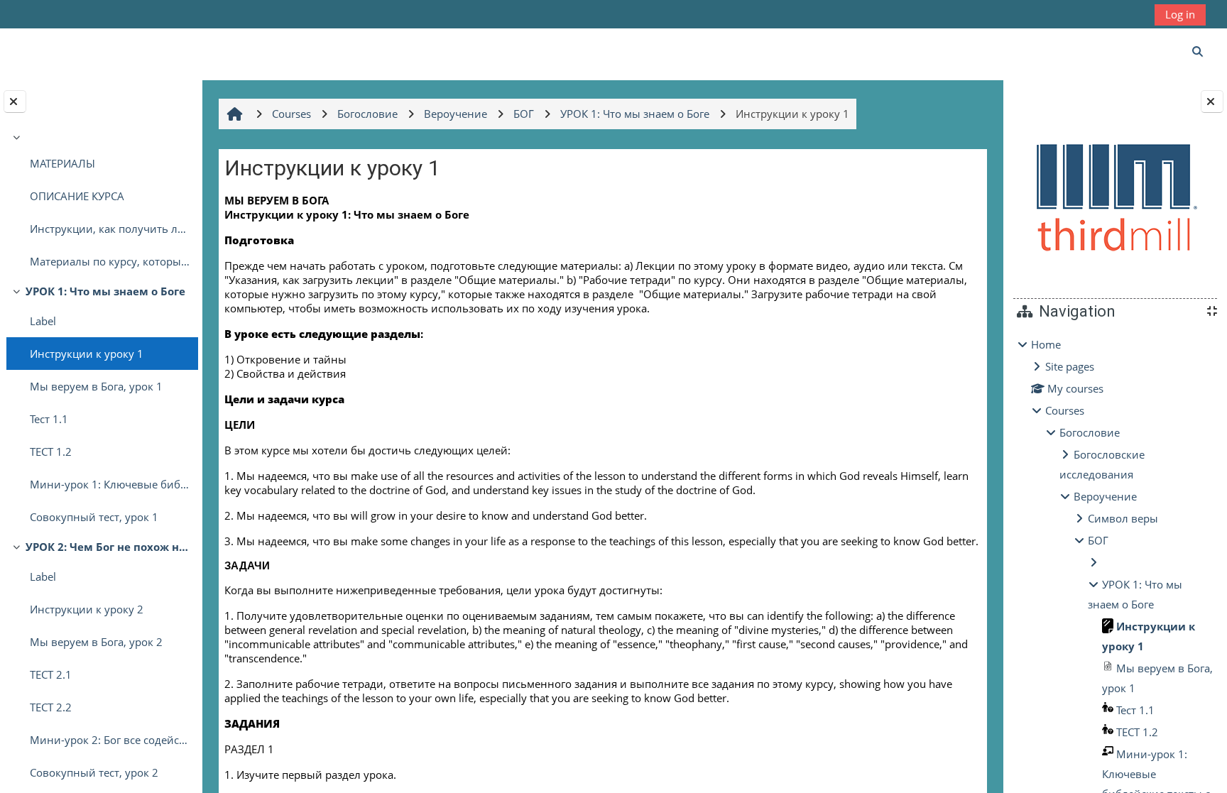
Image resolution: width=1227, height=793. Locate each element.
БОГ (1098, 540)
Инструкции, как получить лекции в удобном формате (110, 229)
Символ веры (1123, 518)
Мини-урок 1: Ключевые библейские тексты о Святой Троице (110, 484)
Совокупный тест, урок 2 (94, 772)
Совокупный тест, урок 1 (94, 517)
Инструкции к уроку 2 (86, 609)
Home (1046, 344)
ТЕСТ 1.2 (51, 451)
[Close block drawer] (1212, 101)
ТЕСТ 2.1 (51, 674)
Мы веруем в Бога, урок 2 (96, 642)
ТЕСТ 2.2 (51, 707)
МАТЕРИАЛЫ (62, 163)
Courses (1064, 410)
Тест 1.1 (49, 419)
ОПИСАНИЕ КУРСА (77, 196)
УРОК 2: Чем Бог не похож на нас (108, 547)
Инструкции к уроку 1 (86, 353)
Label (43, 321)
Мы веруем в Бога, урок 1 (96, 386)
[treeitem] (100, 202)
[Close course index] (15, 101)
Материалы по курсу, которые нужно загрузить (110, 261)
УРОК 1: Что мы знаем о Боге (105, 291)
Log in (1180, 14)
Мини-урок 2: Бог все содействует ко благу (110, 740)
